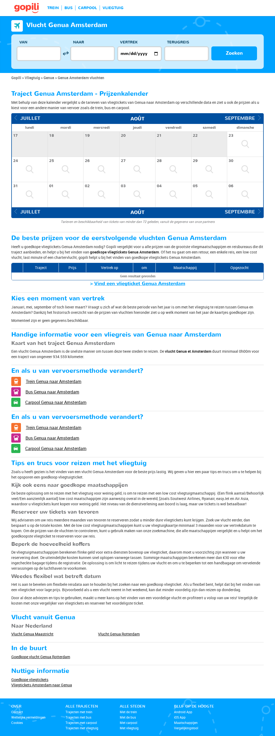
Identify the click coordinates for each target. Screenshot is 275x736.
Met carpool (128, 722)
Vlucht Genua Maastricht (32, 633)
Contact (17, 712)
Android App (183, 712)
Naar (78, 42)
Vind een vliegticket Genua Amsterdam (139, 283)
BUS (68, 7)
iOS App (180, 717)
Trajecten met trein (79, 712)
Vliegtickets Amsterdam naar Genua (41, 684)
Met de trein (128, 712)
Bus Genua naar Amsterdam (52, 392)
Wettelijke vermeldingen (28, 717)
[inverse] (65, 53)
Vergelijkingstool (186, 728)
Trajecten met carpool (81, 722)
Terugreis (178, 42)
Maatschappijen (186, 722)
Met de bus (128, 717)
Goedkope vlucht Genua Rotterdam (40, 656)
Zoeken (234, 53)
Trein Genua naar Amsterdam (53, 381)
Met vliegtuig (129, 728)
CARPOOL (87, 7)
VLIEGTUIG (113, 7)
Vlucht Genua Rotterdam (119, 633)
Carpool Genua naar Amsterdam (55, 402)
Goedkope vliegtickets (29, 679)
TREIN (53, 7)
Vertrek (129, 42)
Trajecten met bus (78, 717)
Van (23, 42)
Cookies (17, 722)
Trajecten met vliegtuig (82, 728)
